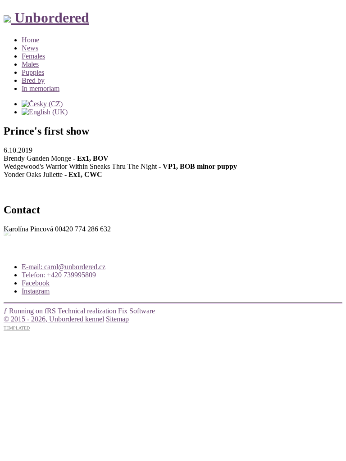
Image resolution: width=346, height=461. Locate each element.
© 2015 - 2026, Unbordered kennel (54, 319)
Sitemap (117, 319)
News (30, 48)
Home (30, 40)
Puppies (33, 72)
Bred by (33, 80)
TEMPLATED (17, 327)
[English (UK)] (45, 112)
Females (33, 56)
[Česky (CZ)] (42, 104)
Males (30, 64)
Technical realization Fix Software (106, 311)
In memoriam (40, 88)
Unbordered (50, 17)
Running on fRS (32, 311)
